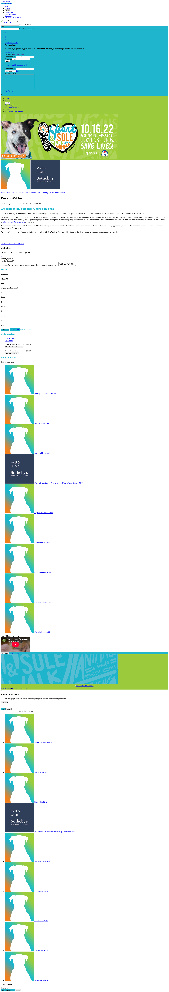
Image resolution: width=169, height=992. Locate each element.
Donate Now (5, 329)
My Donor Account (19, 55)
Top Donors (9, 341)
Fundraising (8, 16)
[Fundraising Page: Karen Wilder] (16, 189)
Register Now (14, 653)
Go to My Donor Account (7, 22)
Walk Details (9, 12)
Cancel (9, 709)
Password (8, 59)
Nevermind (5, 702)
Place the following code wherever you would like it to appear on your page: (29, 265)
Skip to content (5, 1)
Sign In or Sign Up (11, 43)
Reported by (4, 988)
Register (7, 8)
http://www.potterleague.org (14, 222)
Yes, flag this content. (8, 990)
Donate (7, 10)
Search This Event (25, 24)
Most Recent (9, 338)
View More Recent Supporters (13, 347)
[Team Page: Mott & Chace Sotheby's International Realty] (45, 189)
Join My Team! (25, 329)
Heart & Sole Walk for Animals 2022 (14, 192)
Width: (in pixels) (7, 259)
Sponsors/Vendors (10, 14)
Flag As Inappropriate (20, 688)
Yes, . (3, 709)
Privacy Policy (6, 688)
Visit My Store (15, 329)
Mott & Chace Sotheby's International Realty (48, 192)
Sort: (2, 362)
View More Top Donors (11, 353)
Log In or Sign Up (6, 3)
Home (7, 7)
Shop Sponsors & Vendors (13, 17)
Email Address (10, 57)
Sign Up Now (9, 52)
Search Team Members (26, 711)
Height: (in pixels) (7, 261)
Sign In (18, 71)
